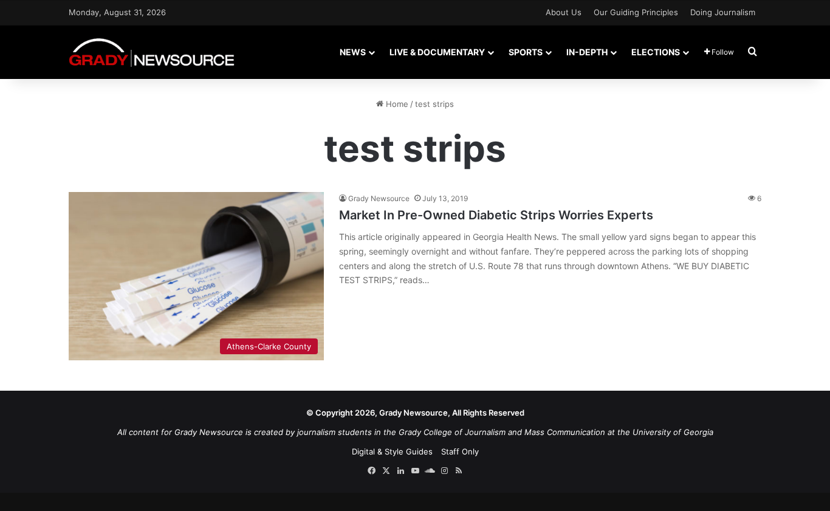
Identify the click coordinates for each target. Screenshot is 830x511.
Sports (526, 52)
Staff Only (460, 451)
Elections (655, 52)
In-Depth (587, 52)
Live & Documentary (437, 52)
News (353, 52)
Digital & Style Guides (392, 451)
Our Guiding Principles (636, 12)
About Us (563, 12)
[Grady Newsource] (152, 52)
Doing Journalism (722, 12)
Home (395, 104)
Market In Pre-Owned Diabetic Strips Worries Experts (496, 215)
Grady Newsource (379, 198)
